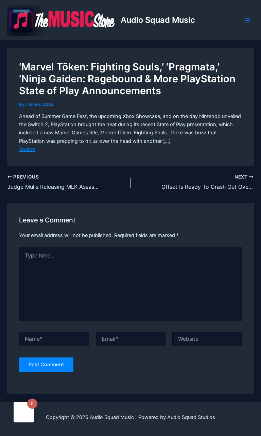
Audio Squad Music (158, 20)
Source (27, 149)
